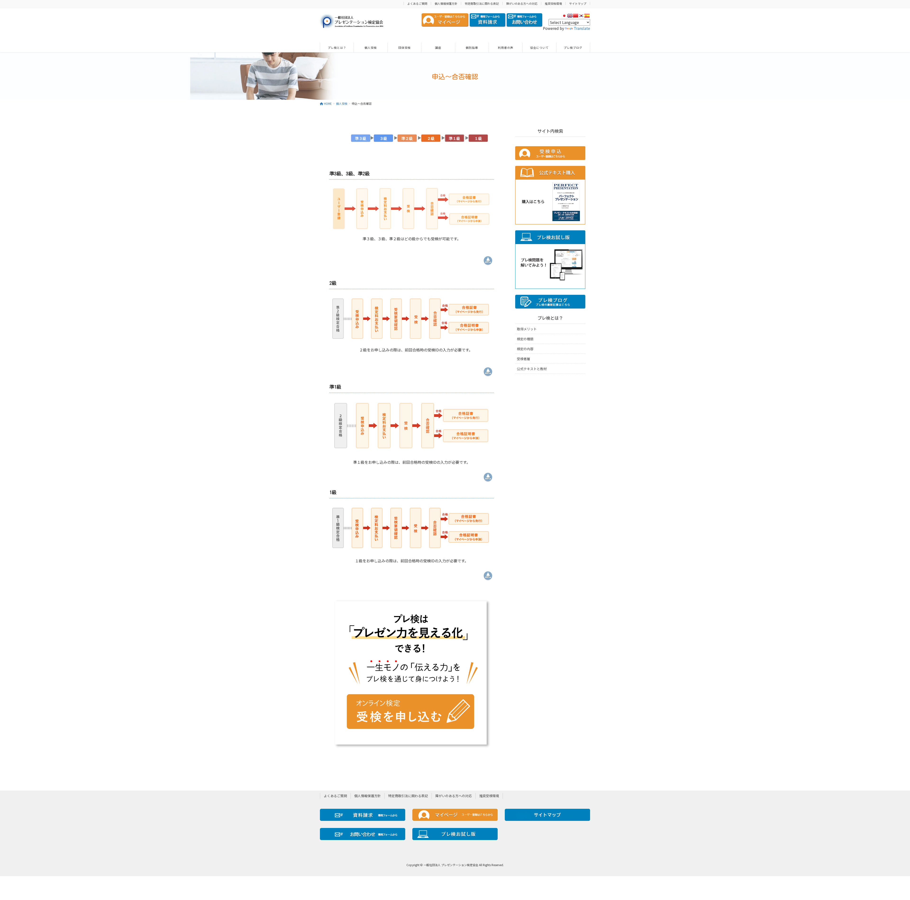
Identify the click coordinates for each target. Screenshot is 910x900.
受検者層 (523, 358)
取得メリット (527, 329)
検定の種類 (525, 338)
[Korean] (581, 16)
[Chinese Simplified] (575, 16)
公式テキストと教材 (532, 368)
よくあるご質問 (417, 3)
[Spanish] (587, 16)
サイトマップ (577, 3)
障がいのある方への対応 (521, 3)
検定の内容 (525, 348)
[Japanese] (564, 16)
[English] (570, 16)
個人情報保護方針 (446, 3)
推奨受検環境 (553, 3)
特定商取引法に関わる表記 (482, 3)
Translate (582, 28)
